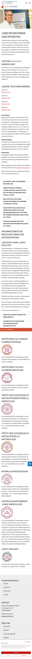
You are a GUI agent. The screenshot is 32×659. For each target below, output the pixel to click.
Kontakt (5, 584)
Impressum (6, 587)
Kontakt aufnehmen (7, 616)
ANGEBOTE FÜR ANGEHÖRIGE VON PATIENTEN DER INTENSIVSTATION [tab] (13, 323)
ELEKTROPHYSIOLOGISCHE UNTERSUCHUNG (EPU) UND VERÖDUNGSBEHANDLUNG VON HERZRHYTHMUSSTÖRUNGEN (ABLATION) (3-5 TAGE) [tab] (16, 212)
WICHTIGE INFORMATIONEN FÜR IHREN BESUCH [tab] (14, 316)
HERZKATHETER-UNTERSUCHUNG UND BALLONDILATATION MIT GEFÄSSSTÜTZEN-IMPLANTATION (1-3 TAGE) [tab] (14, 191)
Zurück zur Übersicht (7, 330)
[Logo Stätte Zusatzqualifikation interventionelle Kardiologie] (16, 409)
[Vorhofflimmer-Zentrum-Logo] (16, 349)
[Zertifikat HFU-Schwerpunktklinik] (16, 377)
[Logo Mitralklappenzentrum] (16, 479)
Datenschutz (7, 591)
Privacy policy (28, 642)
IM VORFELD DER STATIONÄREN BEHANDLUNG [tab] (14, 183)
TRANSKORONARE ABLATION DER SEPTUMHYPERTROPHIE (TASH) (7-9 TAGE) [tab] (15, 224)
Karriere (5, 626)
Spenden (6, 638)
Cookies (5, 595)
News (5, 630)
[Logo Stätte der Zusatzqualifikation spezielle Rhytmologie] (16, 447)
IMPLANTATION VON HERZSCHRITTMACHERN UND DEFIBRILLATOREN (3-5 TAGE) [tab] (15, 201)
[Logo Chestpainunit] (16, 556)
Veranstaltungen (8, 634)
